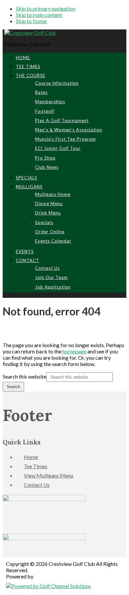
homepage (74, 351)
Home (31, 457)
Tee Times (35, 466)
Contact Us (37, 484)
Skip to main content (39, 15)
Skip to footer (31, 21)
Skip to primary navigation (45, 8)
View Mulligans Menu (48, 475)
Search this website (24, 376)
